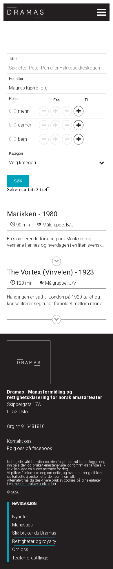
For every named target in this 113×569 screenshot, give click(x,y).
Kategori (16, 153)
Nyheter (20, 516)
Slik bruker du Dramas (34, 533)
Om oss (20, 549)
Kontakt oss (19, 441)
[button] (78, 111)
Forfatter (16, 78)
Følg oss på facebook (29, 448)
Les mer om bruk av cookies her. (32, 484)
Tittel (13, 58)
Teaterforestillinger (31, 558)
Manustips (22, 525)
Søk (18, 181)
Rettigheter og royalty (34, 541)
